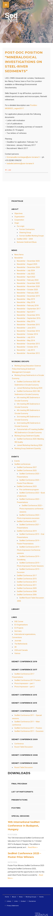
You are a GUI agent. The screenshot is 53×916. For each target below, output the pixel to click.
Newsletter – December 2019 (28, 296)
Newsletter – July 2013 (26, 350)
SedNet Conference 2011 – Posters (28, 728)
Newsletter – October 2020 (27, 290)
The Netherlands (20, 644)
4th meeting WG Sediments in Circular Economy (27, 411)
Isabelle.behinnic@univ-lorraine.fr (20, 163)
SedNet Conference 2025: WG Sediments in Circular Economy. (27, 383)
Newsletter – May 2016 (26, 321)
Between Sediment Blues (27, 242)
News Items (19, 255)
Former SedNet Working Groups (31, 236)
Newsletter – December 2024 (28, 267)
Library (15, 609)
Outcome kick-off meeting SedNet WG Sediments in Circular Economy (29, 431)
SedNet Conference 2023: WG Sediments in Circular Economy (27, 392)
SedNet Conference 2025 (27, 470)
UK (15, 647)
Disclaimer (32, 901)
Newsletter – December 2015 (28, 325)
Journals (17, 641)
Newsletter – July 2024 (26, 270)
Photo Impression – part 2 (24, 687)
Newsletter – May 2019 (26, 299)
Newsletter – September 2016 (28, 318)
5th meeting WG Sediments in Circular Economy (27, 405)
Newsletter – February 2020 (27, 293)
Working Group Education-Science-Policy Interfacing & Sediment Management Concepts (26, 369)
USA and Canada (21, 650)
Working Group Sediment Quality (27, 436)
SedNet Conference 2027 (27, 467)
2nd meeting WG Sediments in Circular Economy (27, 424)
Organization (19, 217)
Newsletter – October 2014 (27, 334)
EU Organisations (21, 625)
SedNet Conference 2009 (27, 588)
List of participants (22, 792)
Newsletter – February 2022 (27, 280)
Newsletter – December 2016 (28, 315)
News (21, 897)
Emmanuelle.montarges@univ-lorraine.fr (23, 157)
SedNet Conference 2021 (27, 521)
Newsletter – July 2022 (26, 274)
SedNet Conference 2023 (27, 486)
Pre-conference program (29, 490)
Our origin (20, 226)
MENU (6, 5)
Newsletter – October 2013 (27, 347)
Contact (23, 901)
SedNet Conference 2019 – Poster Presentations (29, 542)
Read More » (33, 847)
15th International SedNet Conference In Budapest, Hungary (24, 826)
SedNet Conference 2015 (27, 579)
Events (17, 461)
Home (7, 897)
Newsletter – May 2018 (26, 302)
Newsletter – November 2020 (28, 286)
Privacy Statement (12, 905)
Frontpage (17, 201)
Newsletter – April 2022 (26, 277)
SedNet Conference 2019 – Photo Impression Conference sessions (29, 550)
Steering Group (25, 233)
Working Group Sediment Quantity (27, 448)
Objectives (18, 213)
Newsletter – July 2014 (26, 337)
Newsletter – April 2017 (26, 312)
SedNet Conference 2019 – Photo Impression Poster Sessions (30, 564)
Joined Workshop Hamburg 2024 (29, 388)
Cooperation (19, 220)
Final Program (19, 784)
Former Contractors (27, 229)
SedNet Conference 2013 (27, 582)
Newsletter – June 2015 (26, 328)
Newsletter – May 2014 (26, 340)
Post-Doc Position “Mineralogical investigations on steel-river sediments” (24, 62)
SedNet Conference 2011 (27, 585)
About (14, 209)
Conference (19, 744)
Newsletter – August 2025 (27, 264)
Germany (18, 631)
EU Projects (18, 628)
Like (9, 170)
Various (17, 653)
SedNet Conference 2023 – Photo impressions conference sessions (31, 509)
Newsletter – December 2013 (28, 344)
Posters (15, 808)
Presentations (19, 800)
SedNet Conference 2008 (27, 591)
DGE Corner (18, 621)
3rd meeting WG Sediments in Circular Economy (27, 418)
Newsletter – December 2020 (28, 283)
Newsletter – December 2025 (28, 261)
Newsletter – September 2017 (28, 309)
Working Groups (20, 361)
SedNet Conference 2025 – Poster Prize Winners (29, 481)
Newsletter (18, 258)
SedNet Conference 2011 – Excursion (29, 731)
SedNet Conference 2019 (27, 531)
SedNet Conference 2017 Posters (27, 680)
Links (14, 617)
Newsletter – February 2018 (27, 305)
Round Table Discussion (23, 747)
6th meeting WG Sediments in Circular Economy (27, 399)
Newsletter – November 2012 (28, 353)
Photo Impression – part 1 (24, 683)
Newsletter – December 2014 (28, 331)
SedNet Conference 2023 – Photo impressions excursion (29, 516)
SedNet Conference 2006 (27, 595)
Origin (16, 223)
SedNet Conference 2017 (27, 575)
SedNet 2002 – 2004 (25, 239)
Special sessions (20, 816)
